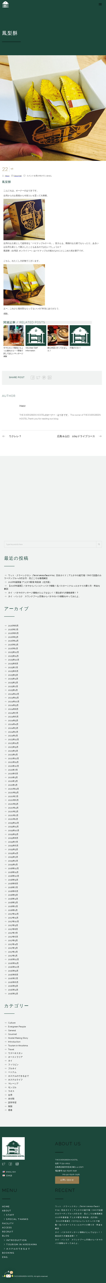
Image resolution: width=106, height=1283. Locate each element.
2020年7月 (13, 796)
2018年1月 (13, 910)
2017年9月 (13, 925)
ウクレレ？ (15, 436)
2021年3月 (13, 781)
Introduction (14, 1042)
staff (10, 1215)
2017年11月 (13, 918)
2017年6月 (13, 937)
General (12, 1030)
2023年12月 (13, 739)
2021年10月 (13, 766)
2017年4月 (13, 944)
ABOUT (6, 1210)
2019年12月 (13, 823)
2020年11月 (13, 789)
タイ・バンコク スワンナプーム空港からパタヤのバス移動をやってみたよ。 (44, 596)
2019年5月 (13, 849)
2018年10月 (13, 876)
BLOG (5, 1236)
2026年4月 (13, 641)
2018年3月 (13, 902)
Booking (8, 1253)
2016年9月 (13, 971)
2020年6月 (13, 800)
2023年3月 (13, 751)
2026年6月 (13, 633)
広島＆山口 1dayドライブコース (76, 436)
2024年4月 (13, 724)
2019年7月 (13, 842)
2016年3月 (13, 993)
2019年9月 (13, 834)
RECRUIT (7, 1231)
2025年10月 (13, 660)
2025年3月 (13, 682)
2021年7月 (13, 770)
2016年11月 (13, 963)
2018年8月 (13, 883)
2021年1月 (13, 785)
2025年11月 (13, 656)
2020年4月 (13, 808)
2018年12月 (13, 868)
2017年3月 (13, 948)
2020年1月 (13, 819)
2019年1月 (13, 864)
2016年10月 (13, 967)
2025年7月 (13, 667)
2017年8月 (13, 929)
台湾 (10, 1095)
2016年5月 (13, 986)
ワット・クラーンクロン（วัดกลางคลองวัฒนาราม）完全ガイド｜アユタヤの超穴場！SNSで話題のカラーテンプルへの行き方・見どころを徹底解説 (79, 1210)
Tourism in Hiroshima (18, 1045)
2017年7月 (13, 933)
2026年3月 (13, 644)
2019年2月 (13, 861)
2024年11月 (13, 697)
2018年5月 (13, 895)
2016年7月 (13, 978)
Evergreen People (17, 1026)
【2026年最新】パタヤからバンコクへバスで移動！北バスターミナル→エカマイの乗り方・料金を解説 (79, 1225)
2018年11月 (13, 872)
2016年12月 (13, 959)
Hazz (7, 176)
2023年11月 (13, 743)
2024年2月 (13, 732)
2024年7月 (13, 713)
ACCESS (7, 1227)
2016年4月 (13, 990)
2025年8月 (13, 663)
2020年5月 (13, 804)
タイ (10, 1060)
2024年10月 (13, 701)
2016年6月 (13, 982)
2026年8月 (13, 625)
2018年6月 (13, 891)
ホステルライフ (15, 1079)
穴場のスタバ (75, 348)
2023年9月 (13, 747)
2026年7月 (13, 629)
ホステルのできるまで (18, 1076)
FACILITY (8, 1223)
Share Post (17, 377)
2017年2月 (13, 952)
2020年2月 (13, 815)
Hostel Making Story (18, 1038)
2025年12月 (13, 652)
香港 (10, 1110)
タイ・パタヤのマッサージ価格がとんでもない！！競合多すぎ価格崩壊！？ (43, 592)
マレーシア (13, 1083)
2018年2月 (13, 906)
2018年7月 (13, 887)
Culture (11, 1023)
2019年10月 (13, 830)
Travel (11, 1049)
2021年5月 (13, 777)
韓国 (10, 1106)
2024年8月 (13, 709)
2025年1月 (13, 690)
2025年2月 (13, 686)
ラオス (11, 1091)
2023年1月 (13, 754)
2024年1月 (13, 735)
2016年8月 (13, 974)
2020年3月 (13, 811)
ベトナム (12, 1072)
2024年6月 (13, 716)
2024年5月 (13, 720)
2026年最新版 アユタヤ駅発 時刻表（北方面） (29, 582)
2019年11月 (13, 826)
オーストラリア (15, 1057)
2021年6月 (13, 773)
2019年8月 (13, 838)
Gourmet (18, 176)
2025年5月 (13, 675)
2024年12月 (13, 694)
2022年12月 (13, 758)
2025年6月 (13, 671)
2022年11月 (13, 762)
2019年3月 (13, 857)
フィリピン (13, 1064)
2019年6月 (13, 845)
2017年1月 (13, 955)
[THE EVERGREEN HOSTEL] (9, 4)
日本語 (9, 1175)
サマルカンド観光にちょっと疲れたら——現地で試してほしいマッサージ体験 (13, 352)
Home (6, 1206)
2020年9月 (13, 792)
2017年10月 (13, 921)
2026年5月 (13, 637)
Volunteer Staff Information (32, 349)
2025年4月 (13, 679)
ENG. (5, 1257)
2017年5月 (13, 940)
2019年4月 (13, 853)
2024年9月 (13, 705)
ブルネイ (12, 1068)
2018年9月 (13, 880)
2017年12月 (13, 914)
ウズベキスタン (15, 1053)
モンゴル (12, 1087)
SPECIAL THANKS (17, 1219)
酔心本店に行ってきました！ (57, 349)
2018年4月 (13, 899)
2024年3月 (13, 728)
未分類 (11, 1098)
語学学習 (12, 1102)
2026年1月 (13, 648)
